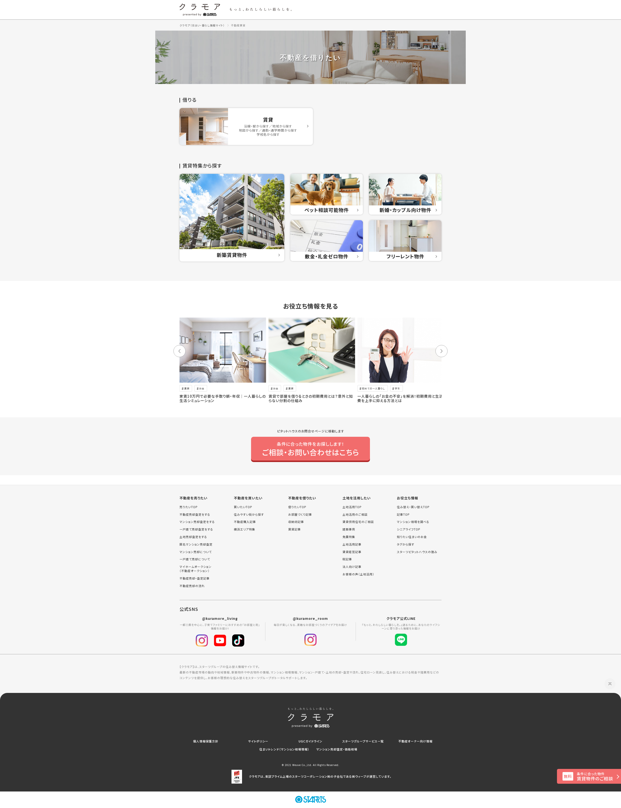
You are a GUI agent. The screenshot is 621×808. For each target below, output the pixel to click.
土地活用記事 (352, 544)
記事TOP (403, 514)
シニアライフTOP (408, 529)
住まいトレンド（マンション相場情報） (284, 749)
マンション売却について (196, 552)
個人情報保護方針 (205, 741)
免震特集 (349, 537)
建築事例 (349, 529)
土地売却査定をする (193, 537)
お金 (201, 388)
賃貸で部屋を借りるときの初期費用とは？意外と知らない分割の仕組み (311, 398)
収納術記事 (296, 522)
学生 (397, 388)
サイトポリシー (258, 741)
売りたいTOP (189, 507)
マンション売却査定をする (197, 522)
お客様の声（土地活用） (358, 574)
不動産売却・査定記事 (195, 578)
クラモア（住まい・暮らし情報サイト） (202, 25)
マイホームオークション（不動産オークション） (196, 569)
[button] (179, 351)
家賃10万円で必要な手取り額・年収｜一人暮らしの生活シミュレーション (223, 398)
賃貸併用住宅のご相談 (358, 522)
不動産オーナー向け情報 (415, 741)
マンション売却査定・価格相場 (336, 749)
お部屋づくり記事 (300, 514)
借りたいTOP (297, 507)
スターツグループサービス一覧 (363, 741)
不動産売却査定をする (195, 514)
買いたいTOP (243, 507)
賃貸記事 (294, 529)
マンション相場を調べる (413, 522)
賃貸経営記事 (352, 552)
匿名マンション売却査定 (196, 544)
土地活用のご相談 (355, 514)
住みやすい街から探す (249, 514)
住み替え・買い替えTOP (413, 507)
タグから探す (405, 544)
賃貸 (186, 388)
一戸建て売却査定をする (196, 529)
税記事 (347, 559)
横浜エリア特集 (244, 529)
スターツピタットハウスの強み (417, 552)
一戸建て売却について (195, 559)
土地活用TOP (352, 507)
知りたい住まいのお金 (412, 537)
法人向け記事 (352, 567)
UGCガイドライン (310, 741)
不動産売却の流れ (192, 586)
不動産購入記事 (245, 522)
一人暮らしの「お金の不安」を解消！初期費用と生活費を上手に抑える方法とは (400, 398)
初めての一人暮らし (373, 388)
